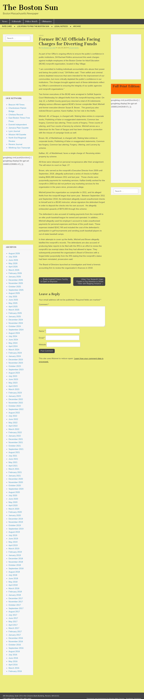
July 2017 (13, 615)
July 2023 (13, 376)
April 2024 (13, 346)
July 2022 (13, 416)
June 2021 (13, 459)
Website (42, 344)
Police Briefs (31, 21)
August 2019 (14, 532)
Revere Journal (15, 144)
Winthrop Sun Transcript (19, 148)
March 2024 (14, 349)
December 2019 (16, 519)
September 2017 (16, 608)
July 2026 (13, 257)
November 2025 (16, 283)
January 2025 (15, 316)
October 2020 (15, 485)
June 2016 (13, 658)
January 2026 (15, 276)
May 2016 (13, 661)
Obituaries (47, 21)
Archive (77, 26)
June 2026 (13, 260)
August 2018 (14, 572)
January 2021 (15, 476)
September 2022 (16, 409)
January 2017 (15, 635)
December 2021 (16, 439)
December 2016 (16, 638)
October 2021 (15, 446)
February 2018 (15, 591)
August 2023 (14, 373)
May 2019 (13, 542)
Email (42, 338)
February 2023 (15, 393)
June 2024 (13, 339)
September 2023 (16, 369)
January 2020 (15, 515)
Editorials (16, 21)
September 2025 (16, 290)
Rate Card (7, 26)
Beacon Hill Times (16, 104)
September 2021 (16, 449)
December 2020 (16, 479)
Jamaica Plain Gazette (19, 128)
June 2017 (13, 618)
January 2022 (15, 436)
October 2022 (15, 406)
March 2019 (14, 548)
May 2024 (13, 343)
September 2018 (16, 568)
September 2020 (16, 489)
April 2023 (13, 386)
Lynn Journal (14, 131)
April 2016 (13, 664)
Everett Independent (18, 124)
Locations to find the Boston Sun (33, 26)
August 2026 (14, 253)
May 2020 (13, 502)
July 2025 (13, 296)
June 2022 (13, 419)
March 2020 (14, 509)
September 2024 (16, 330)
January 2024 (15, 356)
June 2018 (13, 578)
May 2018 (13, 582)
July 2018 (13, 575)
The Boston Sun (30, 7)
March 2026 (14, 270)
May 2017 (13, 621)
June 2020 (13, 499)
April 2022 (13, 426)
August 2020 (14, 492)
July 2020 (13, 495)
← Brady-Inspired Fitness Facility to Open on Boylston (54, 280)
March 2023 (14, 389)
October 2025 (15, 286)
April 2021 (13, 466)
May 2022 (13, 422)
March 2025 (14, 310)
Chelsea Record (16, 114)
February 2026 (15, 273)
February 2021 (15, 472)
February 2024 (15, 353)
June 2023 (13, 379)
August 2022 (14, 412)
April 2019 (13, 545)
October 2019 (15, 525)
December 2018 (16, 558)
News (4, 21)
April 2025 (13, 306)
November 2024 (16, 323)
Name (42, 331)
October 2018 (15, 565)
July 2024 (13, 336)
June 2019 (13, 538)
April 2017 (13, 625)
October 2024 (15, 326)
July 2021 (13, 456)
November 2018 (16, 562)
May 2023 (13, 383)
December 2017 (16, 598)
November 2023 (16, 363)
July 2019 (13, 535)
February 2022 (15, 432)
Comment (44, 304)
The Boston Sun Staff (48, 48)
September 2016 (16, 648)
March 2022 (14, 429)
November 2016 (16, 641)
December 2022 (16, 399)
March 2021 (14, 469)
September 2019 (16, 529)
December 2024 (16, 320)
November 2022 (16, 403)
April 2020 (13, 505)
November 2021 (16, 442)
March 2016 (14, 668)
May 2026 (13, 263)
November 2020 (16, 482)
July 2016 (13, 655)
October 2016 (15, 645)
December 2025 (16, 280)
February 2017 (15, 631)
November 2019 (16, 522)
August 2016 (14, 651)
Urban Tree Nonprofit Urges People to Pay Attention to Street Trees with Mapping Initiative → (89, 281)
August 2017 (14, 611)
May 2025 (13, 303)
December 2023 (16, 359)
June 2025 (13, 300)
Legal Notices (61, 26)
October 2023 (15, 366)
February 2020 (15, 512)
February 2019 (15, 552)
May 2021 (13, 462)
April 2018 (13, 585)
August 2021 (14, 452)
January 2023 (15, 396)
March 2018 (14, 588)
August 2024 (14, 333)
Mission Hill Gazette (17, 134)
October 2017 (15, 605)
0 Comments (74, 48)
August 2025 (14, 293)
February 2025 (15, 313)
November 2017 (16, 601)
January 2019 (15, 555)
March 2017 (14, 628)
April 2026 (13, 266)
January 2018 (15, 595)
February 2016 (15, 671)
